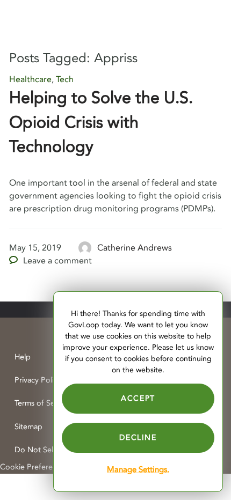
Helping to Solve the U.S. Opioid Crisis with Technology (101, 122)
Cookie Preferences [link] (34, 467)
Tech (65, 79)
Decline (137, 437)
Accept (138, 398)
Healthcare (30, 79)
